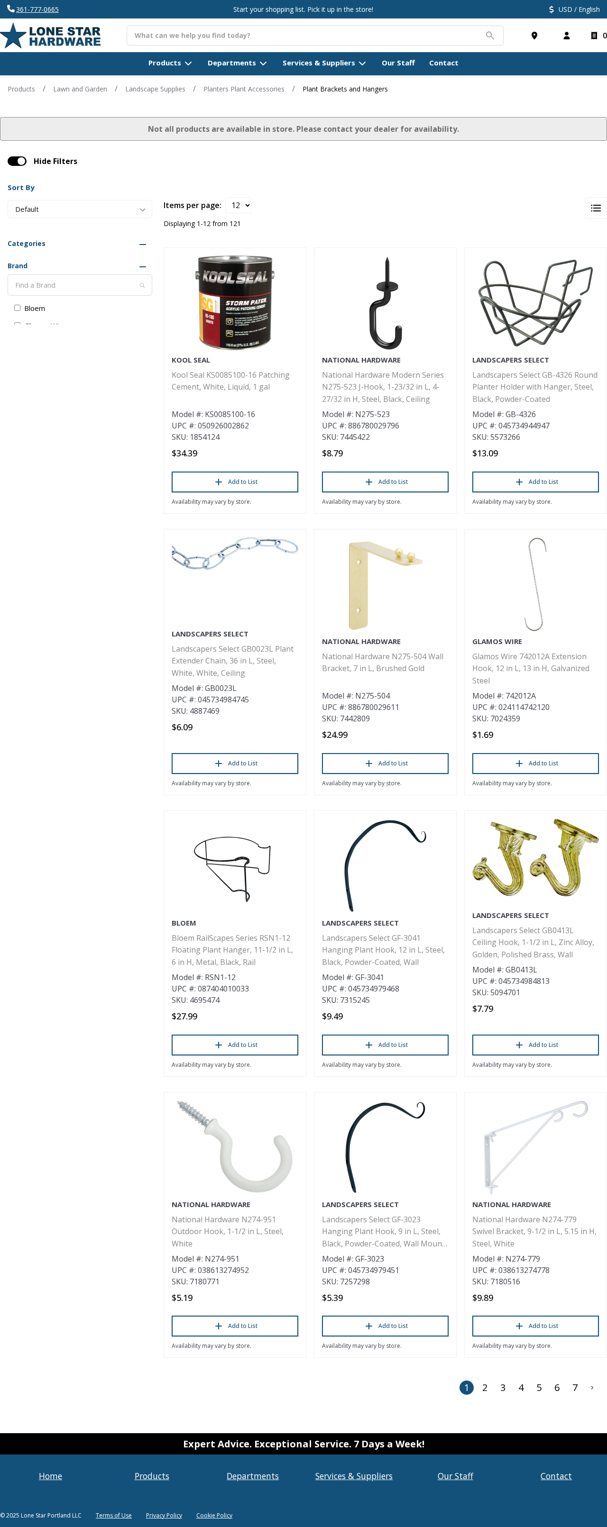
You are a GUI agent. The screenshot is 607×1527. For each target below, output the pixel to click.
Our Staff (455, 1476)
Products (21, 88)
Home (50, 1476)
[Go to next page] (592, 1387)
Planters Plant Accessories (244, 88)
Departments (253, 1476)
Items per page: (192, 205)
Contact (556, 1476)
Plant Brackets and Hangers (345, 88)
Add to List (243, 482)
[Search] (142, 285)
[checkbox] (17, 161)
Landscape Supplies (155, 88)
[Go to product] (235, 302)
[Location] (536, 35)
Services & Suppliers (354, 1476)
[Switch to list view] (596, 208)
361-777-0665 (37, 9)
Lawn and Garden (80, 88)
